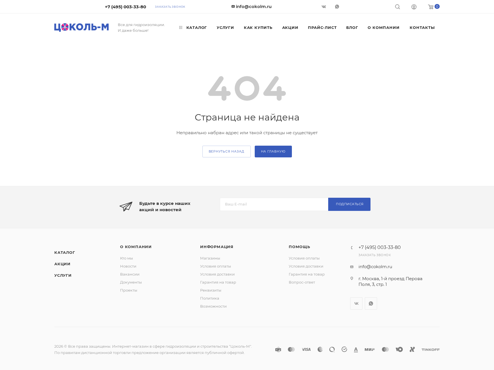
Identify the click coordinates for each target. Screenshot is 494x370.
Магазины (210, 258)
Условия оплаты (215, 266)
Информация (217, 246)
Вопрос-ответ (302, 282)
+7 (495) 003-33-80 (125, 6)
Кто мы (126, 258)
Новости (128, 266)
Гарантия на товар (218, 282)
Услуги (63, 275)
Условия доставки (217, 274)
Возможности (213, 306)
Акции (62, 264)
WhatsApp (337, 6)
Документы (131, 282)
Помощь (299, 246)
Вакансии (130, 274)
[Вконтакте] (324, 6)
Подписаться (350, 204)
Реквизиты (210, 290)
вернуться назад (226, 151)
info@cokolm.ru (254, 6)
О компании (136, 246)
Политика (209, 298)
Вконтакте (356, 303)
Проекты (128, 290)
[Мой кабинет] (414, 7)
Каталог (64, 252)
